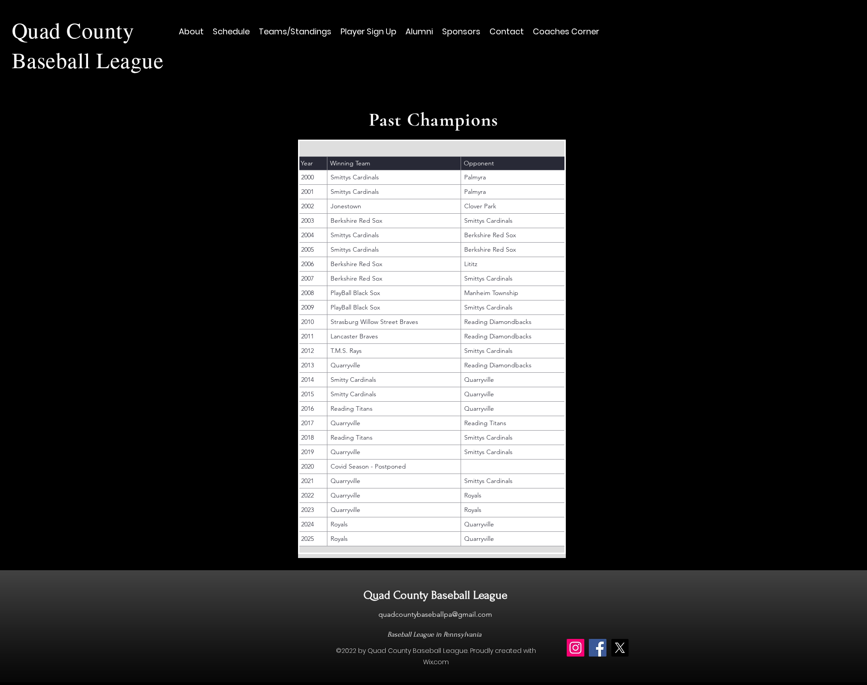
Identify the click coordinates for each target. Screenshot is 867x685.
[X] (620, 648)
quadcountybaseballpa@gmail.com (435, 614)
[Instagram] (575, 648)
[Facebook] (597, 648)
